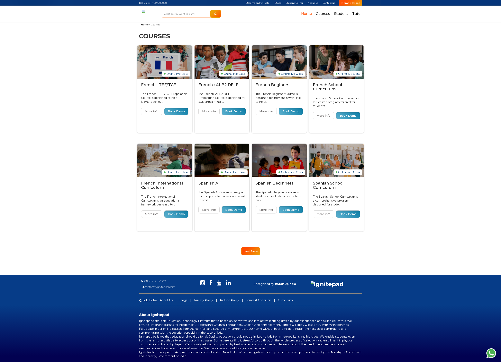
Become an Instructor (258, 2)
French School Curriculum (327, 86)
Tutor (357, 14)
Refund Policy (229, 300)
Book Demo (176, 111)
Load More (250, 251)
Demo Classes (350, 3)
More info (152, 111)
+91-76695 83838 (157, 2)
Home (306, 14)
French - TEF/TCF (158, 84)
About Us (166, 300)
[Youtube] (219, 283)
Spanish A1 (209, 183)
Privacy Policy (203, 300)
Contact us (329, 2)
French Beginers (272, 84)
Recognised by (274, 284)
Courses (323, 14)
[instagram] (202, 283)
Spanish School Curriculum (328, 185)
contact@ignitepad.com (159, 287)
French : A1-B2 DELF (218, 84)
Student (341, 14)
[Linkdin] (228, 283)
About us (313, 2)
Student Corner (294, 2)
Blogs (278, 2)
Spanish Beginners (275, 183)
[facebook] (211, 283)
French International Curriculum (162, 185)
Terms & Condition (258, 300)
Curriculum (285, 300)
